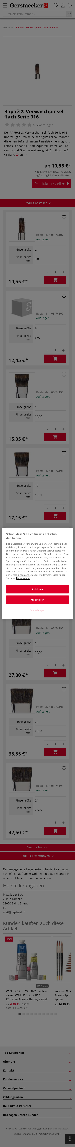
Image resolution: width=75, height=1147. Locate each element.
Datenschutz (23, 578)
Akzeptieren (37, 599)
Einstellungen (37, 609)
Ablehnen (37, 589)
